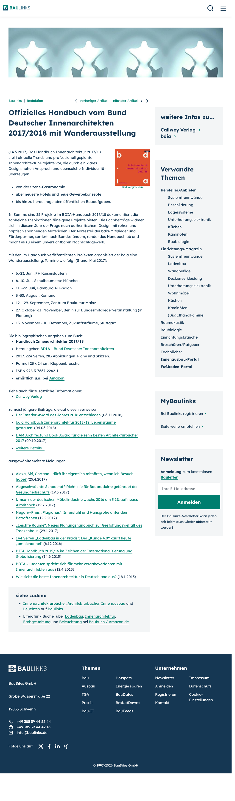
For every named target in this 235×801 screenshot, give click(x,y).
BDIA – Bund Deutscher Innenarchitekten (77, 348)
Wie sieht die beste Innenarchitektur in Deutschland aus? (66, 576)
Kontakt (162, 702)
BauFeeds (124, 711)
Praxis (87, 702)
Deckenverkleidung (185, 278)
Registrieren (165, 694)
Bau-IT (88, 711)
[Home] (42, 671)
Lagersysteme (180, 212)
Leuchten (31, 609)
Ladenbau (74, 616)
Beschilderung (180, 204)
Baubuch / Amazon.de (109, 621)
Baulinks (15, 101)
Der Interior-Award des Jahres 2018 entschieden (58, 415)
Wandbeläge (179, 271)
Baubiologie (178, 241)
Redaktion (35, 101)
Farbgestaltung (36, 621)
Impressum (199, 678)
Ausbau (88, 686)
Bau (85, 678)
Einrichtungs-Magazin (181, 249)
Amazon (56, 378)
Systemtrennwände (185, 197)
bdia (166, 136)
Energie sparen (129, 686)
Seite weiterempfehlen (180, 426)
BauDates (124, 694)
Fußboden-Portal (176, 366)
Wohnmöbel (179, 293)
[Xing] (67, 746)
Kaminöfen (177, 234)
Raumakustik (172, 322)
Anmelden (164, 686)
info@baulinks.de (32, 732)
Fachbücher (171, 352)
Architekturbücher (83, 603)
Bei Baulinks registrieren (182, 413)
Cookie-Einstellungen (201, 697)
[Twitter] (42, 746)
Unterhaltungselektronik (189, 219)
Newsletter (164, 678)
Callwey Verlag (29, 396)
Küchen (175, 227)
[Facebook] (50, 746)
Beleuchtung (70, 621)
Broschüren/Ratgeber (180, 344)
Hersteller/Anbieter (178, 190)
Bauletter (169, 477)
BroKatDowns (128, 702)
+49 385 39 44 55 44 (34, 721)
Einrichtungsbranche (179, 337)
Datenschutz (200, 686)
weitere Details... (30, 448)
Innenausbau (113, 603)
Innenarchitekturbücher (44, 603)
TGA (85, 694)
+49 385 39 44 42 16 (33, 727)
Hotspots (124, 678)
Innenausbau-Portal (180, 359)
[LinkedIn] (59, 746)
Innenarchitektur (100, 616)
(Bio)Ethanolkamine (185, 315)
